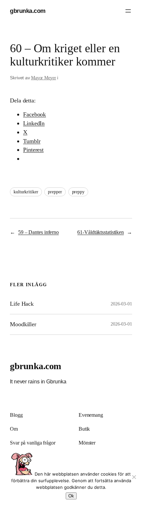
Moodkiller (23, 324)
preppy (78, 191)
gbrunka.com (28, 10)
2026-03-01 (121, 303)
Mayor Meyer (43, 77)
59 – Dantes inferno (38, 232)
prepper (55, 191)
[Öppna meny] (128, 11)
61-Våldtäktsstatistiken (100, 232)
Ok (71, 495)
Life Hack (22, 303)
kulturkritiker (26, 191)
